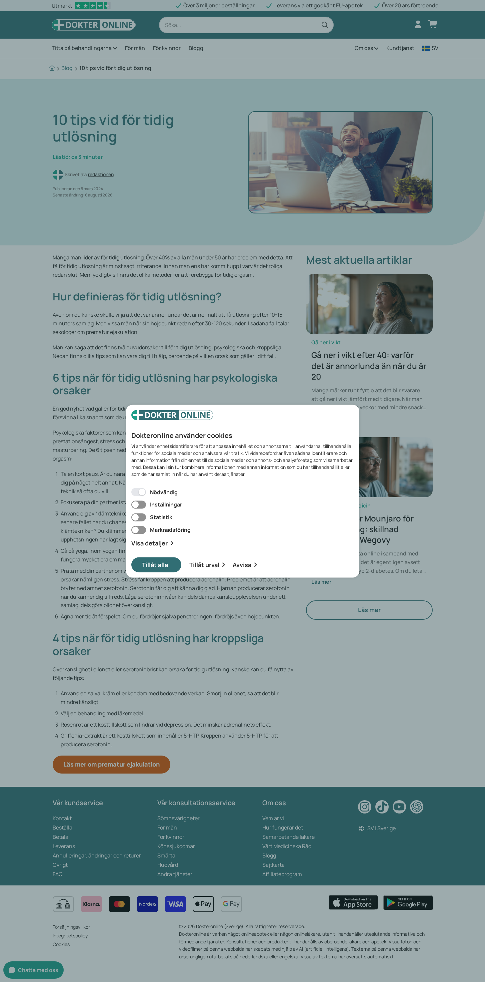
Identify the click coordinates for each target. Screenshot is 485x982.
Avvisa (242, 564)
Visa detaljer (149, 543)
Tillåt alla (155, 564)
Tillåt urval (204, 564)
